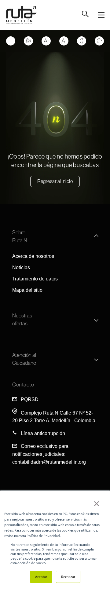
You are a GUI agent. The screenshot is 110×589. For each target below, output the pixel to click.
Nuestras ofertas (22, 320)
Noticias (21, 267)
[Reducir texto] (63, 41)
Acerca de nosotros (33, 256)
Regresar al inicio (55, 181)
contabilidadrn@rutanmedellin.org (49, 462)
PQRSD (29, 399)
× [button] (97, 503)
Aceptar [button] (41, 576)
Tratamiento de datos (35, 278)
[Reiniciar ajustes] (99, 41)
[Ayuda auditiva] (28, 41)
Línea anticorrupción (43, 433)
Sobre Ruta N (19, 236)
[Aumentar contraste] (81, 41)
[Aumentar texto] (46, 41)
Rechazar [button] (68, 576)
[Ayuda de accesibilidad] (10, 41)
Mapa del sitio (27, 290)
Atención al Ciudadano (24, 359)
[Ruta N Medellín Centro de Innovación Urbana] (21, 15)
